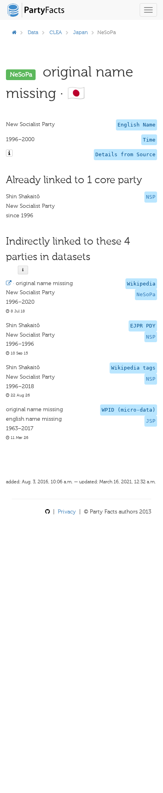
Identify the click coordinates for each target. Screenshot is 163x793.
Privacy (67, 511)
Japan (80, 32)
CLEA (55, 32)
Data (33, 32)
